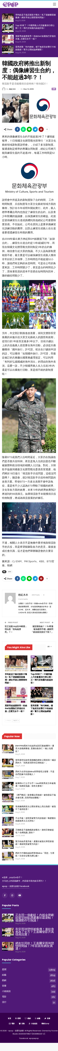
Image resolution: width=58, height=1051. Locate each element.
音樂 (4, 985)
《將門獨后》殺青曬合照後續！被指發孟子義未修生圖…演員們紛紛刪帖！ (35, 796)
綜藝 (4, 975)
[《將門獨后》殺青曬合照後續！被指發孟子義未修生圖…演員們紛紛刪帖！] (8, 798)
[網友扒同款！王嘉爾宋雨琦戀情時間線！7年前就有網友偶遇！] (8, 946)
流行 (4, 1002)
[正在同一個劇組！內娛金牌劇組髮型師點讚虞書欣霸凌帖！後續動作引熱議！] (8, 918)
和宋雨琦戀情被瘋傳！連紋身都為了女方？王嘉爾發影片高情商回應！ (34, 932)
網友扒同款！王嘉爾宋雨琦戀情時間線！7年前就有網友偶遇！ (34, 946)
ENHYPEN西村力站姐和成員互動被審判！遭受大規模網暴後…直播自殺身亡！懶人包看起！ (34, 748)
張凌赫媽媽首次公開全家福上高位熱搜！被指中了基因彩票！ (35, 808)
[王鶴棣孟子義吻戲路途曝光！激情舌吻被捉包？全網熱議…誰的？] (8, 832)
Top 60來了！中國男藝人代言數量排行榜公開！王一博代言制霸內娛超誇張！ (35, 26)
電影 (4, 996)
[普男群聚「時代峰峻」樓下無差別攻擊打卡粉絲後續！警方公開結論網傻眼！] (8, 50)
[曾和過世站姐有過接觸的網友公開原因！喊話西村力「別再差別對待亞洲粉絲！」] (8, 763)
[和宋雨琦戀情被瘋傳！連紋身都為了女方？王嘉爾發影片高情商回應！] (8, 932)
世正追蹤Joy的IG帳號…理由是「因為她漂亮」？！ (16, 629)
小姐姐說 (6, 991)
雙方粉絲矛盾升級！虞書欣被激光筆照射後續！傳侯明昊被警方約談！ (34, 842)
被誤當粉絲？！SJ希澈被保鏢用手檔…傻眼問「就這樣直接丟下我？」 (42, 629)
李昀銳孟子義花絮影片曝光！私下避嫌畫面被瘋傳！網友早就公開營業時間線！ (35, 16)
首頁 (9, 1018)
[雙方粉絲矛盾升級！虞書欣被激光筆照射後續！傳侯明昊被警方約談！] (8, 844)
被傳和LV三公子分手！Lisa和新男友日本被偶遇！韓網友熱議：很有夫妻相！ (35, 784)
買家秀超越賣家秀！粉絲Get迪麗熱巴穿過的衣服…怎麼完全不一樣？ (35, 37)
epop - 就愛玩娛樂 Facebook (15, 886)
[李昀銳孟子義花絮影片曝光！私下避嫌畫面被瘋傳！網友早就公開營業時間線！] (8, 17)
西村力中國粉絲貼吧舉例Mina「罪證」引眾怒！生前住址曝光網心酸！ (34, 854)
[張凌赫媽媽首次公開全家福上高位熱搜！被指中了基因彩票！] (8, 809)
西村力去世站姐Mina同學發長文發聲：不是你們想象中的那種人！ (34, 773)
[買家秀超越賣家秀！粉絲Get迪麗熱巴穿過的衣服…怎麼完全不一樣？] (8, 39)
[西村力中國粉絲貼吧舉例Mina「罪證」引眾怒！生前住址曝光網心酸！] (8, 856)
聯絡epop (45, 1023)
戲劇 (7, 656)
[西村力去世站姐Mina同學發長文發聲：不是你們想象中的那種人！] (8, 774)
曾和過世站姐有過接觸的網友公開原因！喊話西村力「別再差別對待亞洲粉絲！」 (35, 761)
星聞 (53, 89)
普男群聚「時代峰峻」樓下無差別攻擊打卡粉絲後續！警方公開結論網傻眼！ (35, 48)
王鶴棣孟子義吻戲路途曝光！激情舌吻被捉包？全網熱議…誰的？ (34, 831)
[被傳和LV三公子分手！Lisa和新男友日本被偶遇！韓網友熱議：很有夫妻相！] (8, 786)
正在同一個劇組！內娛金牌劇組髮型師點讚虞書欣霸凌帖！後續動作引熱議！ (34, 917)
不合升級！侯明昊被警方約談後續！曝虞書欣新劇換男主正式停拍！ (35, 819)
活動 (23, 1023)
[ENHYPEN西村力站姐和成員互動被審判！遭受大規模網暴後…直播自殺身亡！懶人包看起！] (8, 748)
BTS (9, 572)
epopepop (34, 1038)
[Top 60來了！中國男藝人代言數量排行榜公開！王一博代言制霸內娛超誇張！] (8, 28)
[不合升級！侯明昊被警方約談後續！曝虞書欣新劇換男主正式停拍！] (8, 821)
